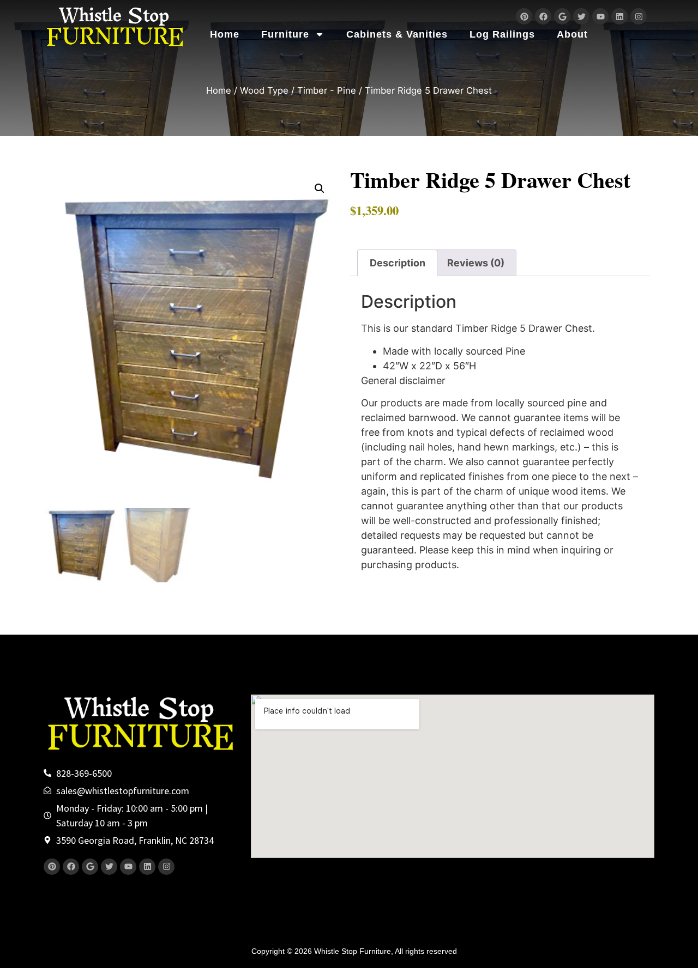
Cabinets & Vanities (397, 34)
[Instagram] (638, 16)
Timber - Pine (326, 90)
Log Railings (502, 34)
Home (224, 34)
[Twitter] (581, 16)
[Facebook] (543, 16)
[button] (319, 188)
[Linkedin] (619, 16)
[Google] (562, 16)
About (572, 34)
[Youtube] (600, 16)
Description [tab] (397, 263)
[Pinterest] (524, 16)
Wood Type (264, 90)
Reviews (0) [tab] (475, 263)
